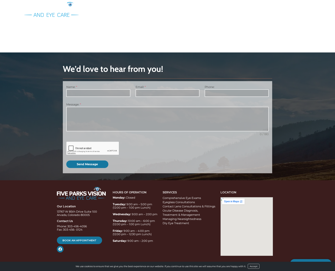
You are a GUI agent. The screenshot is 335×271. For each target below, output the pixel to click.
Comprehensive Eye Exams (182, 198)
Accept (254, 266)
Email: (141, 87)
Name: (71, 87)
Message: (73, 104)
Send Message (87, 164)
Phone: (209, 87)
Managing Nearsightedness (182, 219)
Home (224, 8)
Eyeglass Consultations (179, 202)
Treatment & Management (181, 214)
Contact (307, 8)
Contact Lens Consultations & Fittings (189, 206)
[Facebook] (61, 249)
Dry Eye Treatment (176, 223)
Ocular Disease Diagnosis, (180, 210)
